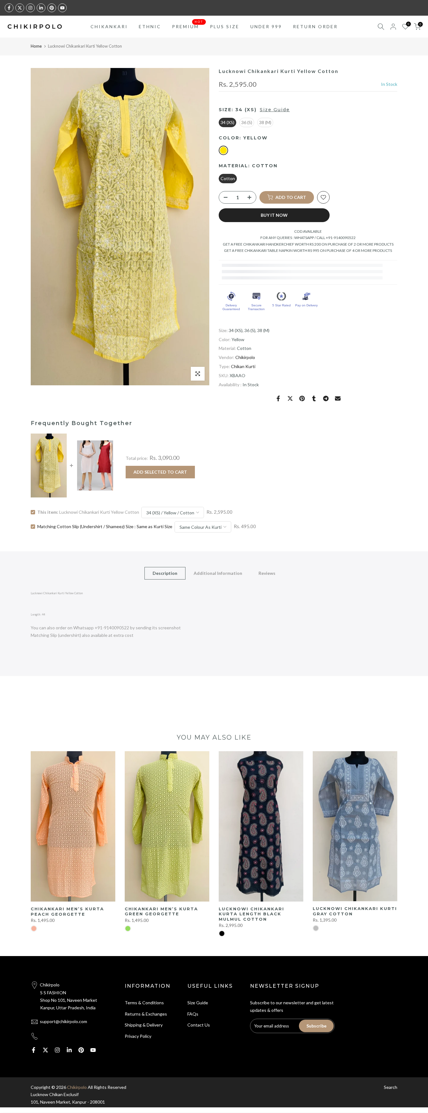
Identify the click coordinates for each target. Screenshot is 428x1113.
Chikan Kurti (243, 366)
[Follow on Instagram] (30, 7)
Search (390, 1087)
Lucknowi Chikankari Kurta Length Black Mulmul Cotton (251, 914)
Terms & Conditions (144, 1002)
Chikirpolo (245, 357)
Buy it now (274, 215)
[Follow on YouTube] (62, 7)
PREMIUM (188, 26)
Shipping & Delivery (144, 1024)
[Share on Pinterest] (302, 398)
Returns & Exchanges (146, 1014)
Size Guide (275, 109)
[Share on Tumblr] (314, 398)
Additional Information (218, 573)
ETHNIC (150, 26)
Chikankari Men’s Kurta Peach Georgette (67, 911)
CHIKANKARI (109, 26)
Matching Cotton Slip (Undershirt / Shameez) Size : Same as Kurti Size (104, 526)
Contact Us (198, 1024)
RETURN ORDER (315, 26)
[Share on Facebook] (278, 398)
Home (36, 46)
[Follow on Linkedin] (41, 7)
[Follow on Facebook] (9, 7)
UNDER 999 (266, 26)
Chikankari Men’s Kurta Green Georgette (161, 911)
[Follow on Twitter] (19, 7)
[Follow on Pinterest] (51, 7)
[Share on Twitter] (290, 398)
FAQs (192, 1014)
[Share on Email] (338, 398)
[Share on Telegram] (326, 398)
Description (165, 573)
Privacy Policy (138, 1036)
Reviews (266, 573)
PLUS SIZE (224, 26)
